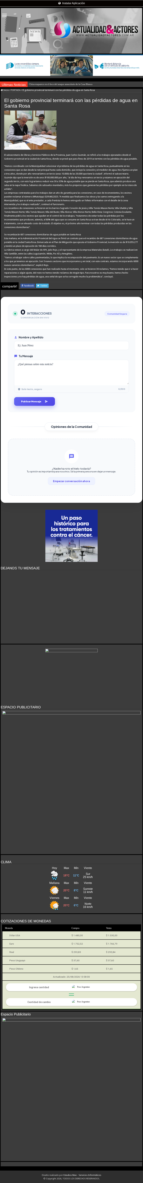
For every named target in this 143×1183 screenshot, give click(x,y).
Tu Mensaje (26, 356)
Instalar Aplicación (73, 3)
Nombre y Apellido (31, 337)
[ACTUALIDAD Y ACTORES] (71, 30)
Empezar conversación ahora (71, 481)
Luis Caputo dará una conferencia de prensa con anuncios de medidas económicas (67, 84)
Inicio (6, 90)
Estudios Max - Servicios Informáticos (82, 1175)
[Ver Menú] (4, 16)
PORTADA (16, 90)
